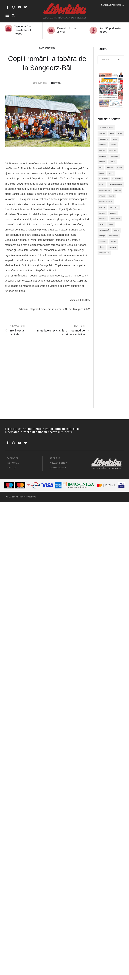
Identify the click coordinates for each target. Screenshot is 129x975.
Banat (120, 133)
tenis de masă (104, 230)
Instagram (13, 463)
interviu (110, 167)
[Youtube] (19, 7)
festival (102, 162)
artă (112, 133)
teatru (110, 224)
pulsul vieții (114, 207)
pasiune (102, 196)
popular (102, 207)
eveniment (103, 156)
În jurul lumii (104, 253)
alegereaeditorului (106, 128)
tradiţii (116, 230)
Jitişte (111, 173)
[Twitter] (25, 7)
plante (111, 196)
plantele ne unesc (105, 201)
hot (100, 167)
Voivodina (102, 241)
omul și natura (104, 190)
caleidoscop (103, 139)
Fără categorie (47, 48)
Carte (115, 139)
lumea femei (103, 179)
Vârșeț (101, 247)
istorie (101, 173)
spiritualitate (115, 219)
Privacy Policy (58, 463)
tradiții (102, 236)
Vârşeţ (113, 241)
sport (101, 224)
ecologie (112, 150)
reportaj (102, 219)
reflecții (113, 213)
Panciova (118, 190)
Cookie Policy (58, 467)
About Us (55, 458)
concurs (102, 145)
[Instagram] (13, 7)
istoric (119, 167)
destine (102, 150)
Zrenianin (112, 247)
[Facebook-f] (7, 7)
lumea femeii (116, 179)
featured (114, 156)
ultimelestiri (113, 236)
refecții (102, 213)
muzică (101, 184)
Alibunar (102, 133)
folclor (112, 162)
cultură (113, 145)
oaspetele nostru (115, 184)
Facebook (13, 458)
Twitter (11, 467)
